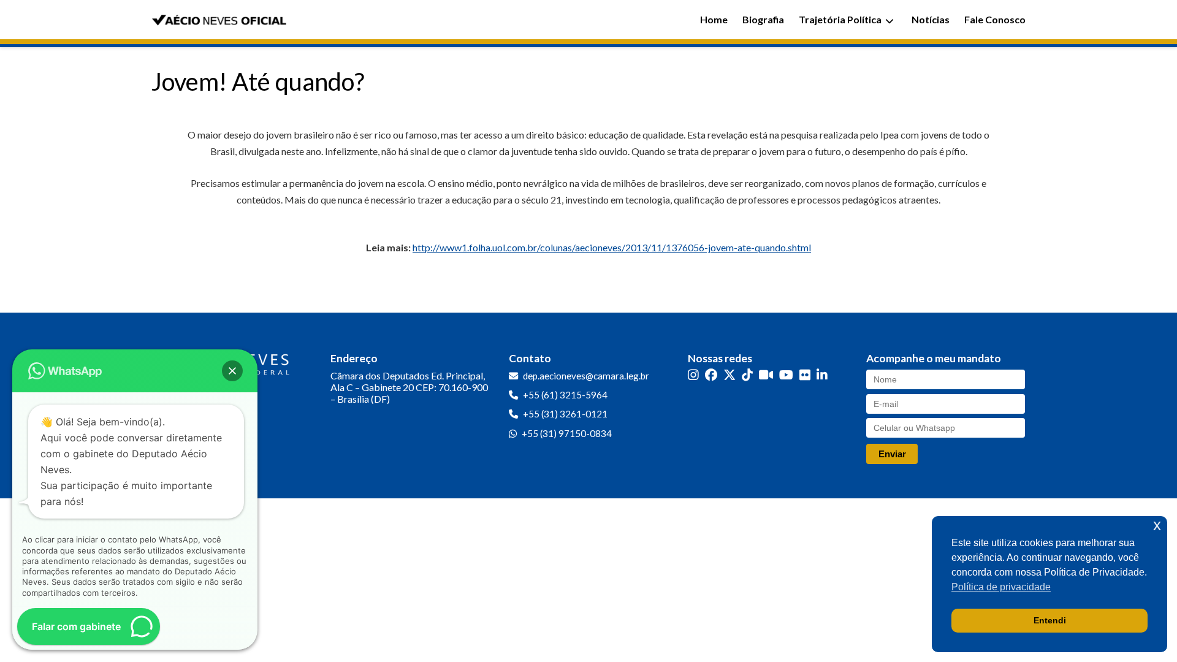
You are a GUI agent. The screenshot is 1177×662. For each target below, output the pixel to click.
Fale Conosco (995, 19)
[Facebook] (711, 374)
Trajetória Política (840, 19)
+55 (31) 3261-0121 (565, 413)
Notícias (931, 19)
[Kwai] (766, 374)
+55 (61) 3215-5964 (565, 394)
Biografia (763, 19)
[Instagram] (693, 374)
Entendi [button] (1050, 620)
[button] (232, 370)
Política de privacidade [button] (1001, 587)
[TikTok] (747, 374)
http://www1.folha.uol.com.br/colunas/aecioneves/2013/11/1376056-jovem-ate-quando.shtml (612, 247)
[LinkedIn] (822, 374)
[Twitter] (729, 374)
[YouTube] (786, 374)
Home (714, 19)
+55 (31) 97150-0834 (567, 433)
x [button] (1157, 525)
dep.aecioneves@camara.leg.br (586, 375)
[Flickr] (804, 374)
